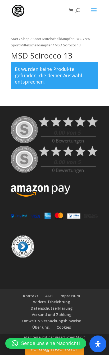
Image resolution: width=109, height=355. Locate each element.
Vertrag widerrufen (54, 348)
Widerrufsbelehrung (51, 301)
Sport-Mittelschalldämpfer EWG (57, 38)
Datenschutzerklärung (51, 308)
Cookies (64, 327)
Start (14, 38)
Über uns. (41, 327)
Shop (25, 38)
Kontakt (30, 295)
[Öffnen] (97, 343)
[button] (45, 343)
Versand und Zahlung (51, 314)
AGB (49, 295)
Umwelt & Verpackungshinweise (51, 320)
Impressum (70, 295)
